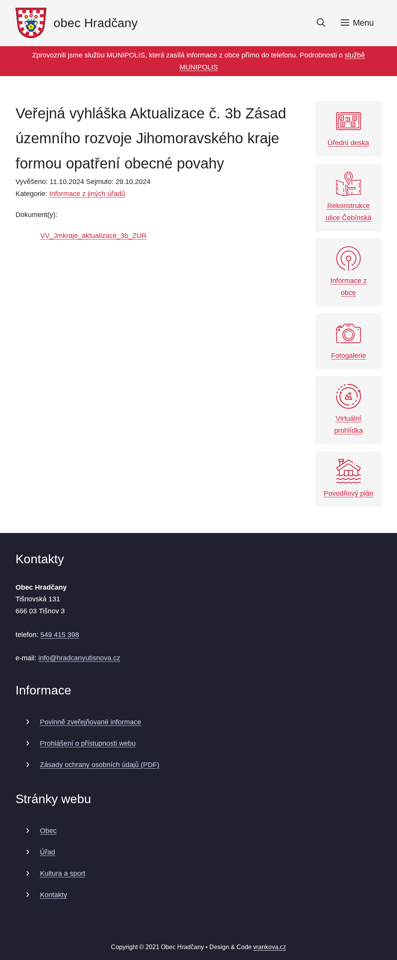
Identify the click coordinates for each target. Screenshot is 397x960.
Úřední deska (348, 143)
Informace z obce (348, 287)
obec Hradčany (96, 23)
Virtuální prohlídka (348, 424)
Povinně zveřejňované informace (90, 722)
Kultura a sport (62, 873)
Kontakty (53, 895)
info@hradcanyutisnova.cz (79, 658)
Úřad (47, 852)
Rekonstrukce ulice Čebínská (348, 212)
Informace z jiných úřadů (87, 194)
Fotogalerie (348, 355)
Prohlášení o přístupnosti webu (88, 743)
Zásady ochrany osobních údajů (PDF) (99, 765)
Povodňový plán (348, 493)
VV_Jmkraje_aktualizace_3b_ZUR (93, 236)
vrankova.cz (269, 947)
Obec (48, 831)
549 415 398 (59, 635)
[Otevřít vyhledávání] (321, 23)
